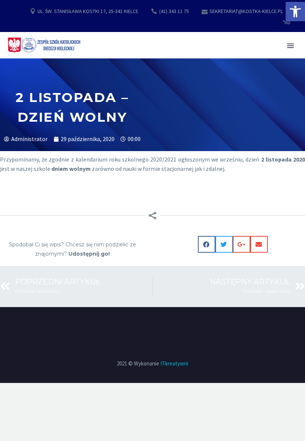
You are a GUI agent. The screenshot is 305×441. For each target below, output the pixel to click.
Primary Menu (290, 45)
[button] (295, 11)
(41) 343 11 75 (174, 11)
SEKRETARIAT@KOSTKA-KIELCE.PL (246, 11)
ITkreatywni (174, 363)
